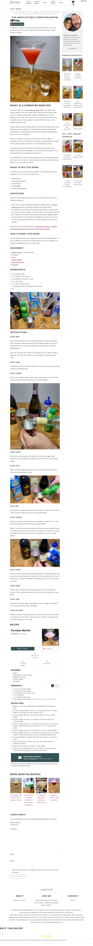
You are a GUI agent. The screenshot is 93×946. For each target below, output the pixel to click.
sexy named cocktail (32, 110)
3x (57, 685)
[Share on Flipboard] (13, 21)
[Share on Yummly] (18, 21)
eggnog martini (28, 229)
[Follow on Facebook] (73, 5)
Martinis (18, 8)
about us (73, 48)
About (61, 2)
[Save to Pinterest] (11, 21)
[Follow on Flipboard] (73, 3)
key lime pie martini (43, 229)
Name (12, 854)
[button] (11, 634)
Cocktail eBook (37, 2)
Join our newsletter (30, 758)
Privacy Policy (19, 900)
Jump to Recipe (18, 24)
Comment (14, 829)
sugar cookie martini (42, 226)
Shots (45, 2)
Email (12, 861)
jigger (13, 257)
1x (52, 685)
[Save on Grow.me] (15, 21)
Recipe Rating (14, 822)
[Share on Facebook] (14, 21)
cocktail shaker (17, 260)
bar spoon (15, 264)
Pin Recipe (48, 648)
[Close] (1, 933)
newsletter (49, 900)
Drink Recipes (28, 2)
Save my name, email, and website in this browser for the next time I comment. (35, 871)
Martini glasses (17, 252)
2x (55, 685)
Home (12, 8)
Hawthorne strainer (18, 262)
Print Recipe (24, 648)
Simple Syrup (53, 2)
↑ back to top (46, 890)
